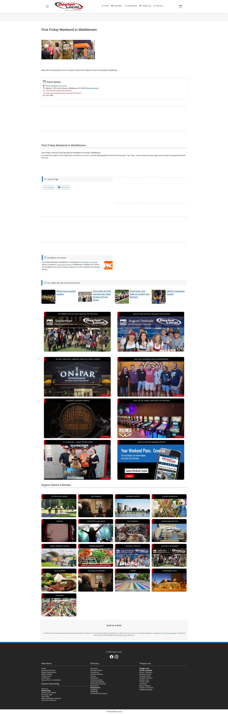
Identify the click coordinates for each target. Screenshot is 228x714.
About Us (44, 689)
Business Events (145, 674)
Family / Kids (144, 680)
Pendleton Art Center (59, 86)
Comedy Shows (145, 676)
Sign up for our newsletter (51, 680)
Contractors (94, 672)
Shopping (93, 690)
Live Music (143, 684)
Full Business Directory (98, 693)
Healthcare (94, 678)
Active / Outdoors (145, 672)
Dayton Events (46, 674)
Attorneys (94, 668)
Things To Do (46, 676)
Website (50, 187)
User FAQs (45, 696)
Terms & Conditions (48, 700)
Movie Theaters (145, 686)
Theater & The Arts (146, 688)
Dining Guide (132, 6)
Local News (117, 6)
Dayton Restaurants (48, 672)
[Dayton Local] (71, 6)
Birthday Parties (96, 670)
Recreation (94, 686)
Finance (93, 676)
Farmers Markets (96, 674)
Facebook (65, 187)
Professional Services (98, 684)
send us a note (122, 635)
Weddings (94, 691)
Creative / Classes (145, 678)
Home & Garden (96, 680)
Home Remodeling (97, 682)
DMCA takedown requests (51, 698)
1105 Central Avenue (64, 265)
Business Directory (48, 670)
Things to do (146, 6)
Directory (159, 6)
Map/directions (92, 88)
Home (106, 6)
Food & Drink (144, 682)
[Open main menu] (47, 6)
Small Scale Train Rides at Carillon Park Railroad (140, 294)
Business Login (46, 694)
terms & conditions (170, 633)
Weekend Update (145, 690)
